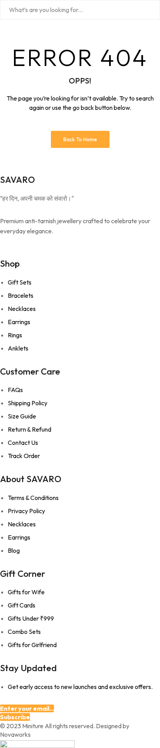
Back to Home (80, 139)
